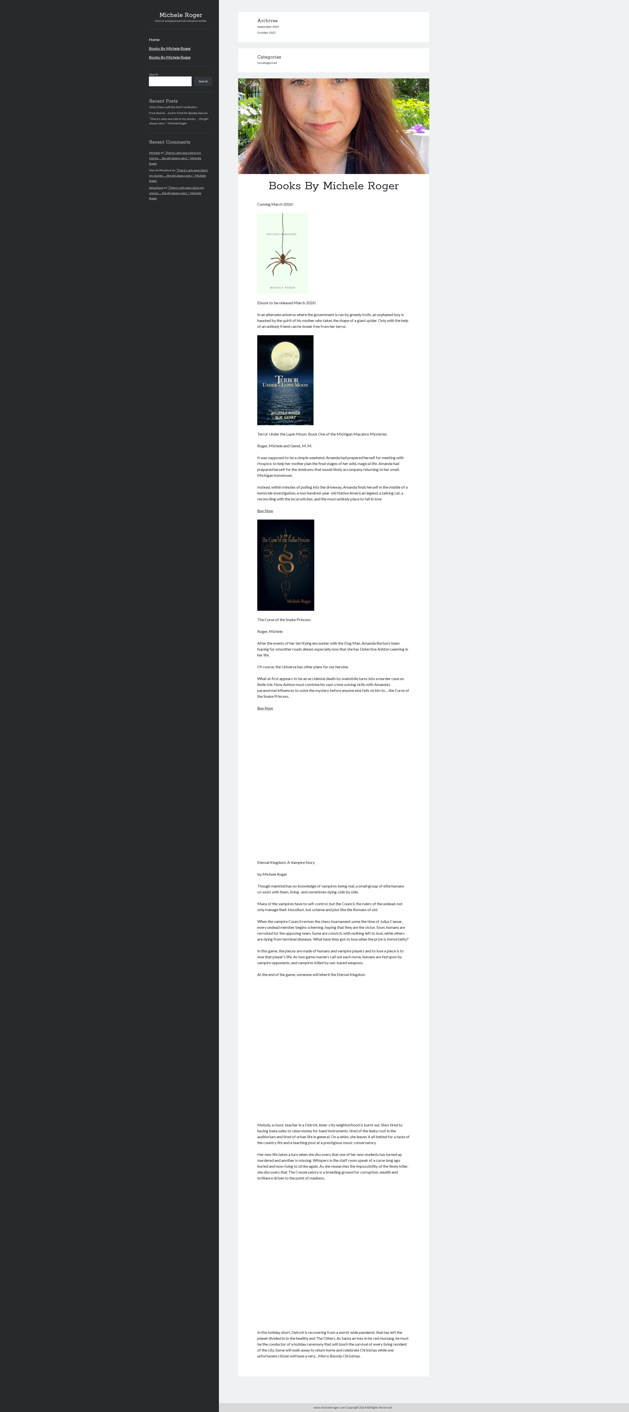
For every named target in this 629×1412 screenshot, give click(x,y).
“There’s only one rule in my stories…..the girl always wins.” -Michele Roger (175, 158)
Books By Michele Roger (170, 48)
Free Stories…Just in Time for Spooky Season (178, 113)
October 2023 (266, 32)
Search (153, 74)
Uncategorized (267, 63)
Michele (154, 153)
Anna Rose (156, 187)
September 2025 (268, 27)
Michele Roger (180, 15)
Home (154, 39)
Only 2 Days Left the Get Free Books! (173, 107)
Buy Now (265, 510)
